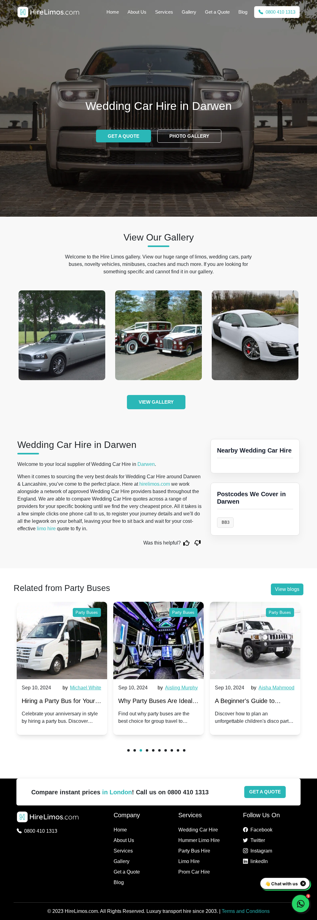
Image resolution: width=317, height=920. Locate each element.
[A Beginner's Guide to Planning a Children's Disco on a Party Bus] (255, 640)
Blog (242, 12)
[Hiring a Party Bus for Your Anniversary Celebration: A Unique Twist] (62, 640)
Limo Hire (189, 861)
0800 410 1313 (279, 12)
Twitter (257, 840)
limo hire (46, 528)
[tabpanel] (62, 668)
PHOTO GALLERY (189, 136)
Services (164, 12)
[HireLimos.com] (48, 12)
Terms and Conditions (246, 911)
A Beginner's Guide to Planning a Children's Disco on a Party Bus (252, 702)
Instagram (261, 850)
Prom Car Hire (194, 871)
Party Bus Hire (194, 850)
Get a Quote (217, 12)
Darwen (146, 464)
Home (112, 12)
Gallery (189, 12)
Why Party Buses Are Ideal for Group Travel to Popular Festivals (155, 702)
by (82, 687)
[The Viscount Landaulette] (180, 335)
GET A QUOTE (123, 136)
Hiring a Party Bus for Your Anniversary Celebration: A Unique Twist (58, 702)
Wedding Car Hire (198, 829)
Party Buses (87, 612)
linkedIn (259, 861)
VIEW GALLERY (156, 402)
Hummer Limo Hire (199, 840)
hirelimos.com (154, 484)
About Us (137, 12)
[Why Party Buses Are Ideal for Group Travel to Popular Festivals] (158, 640)
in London (117, 792)
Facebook (261, 829)
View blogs (287, 589)
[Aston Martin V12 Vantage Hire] (83, 335)
